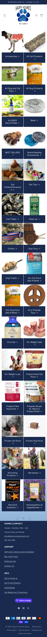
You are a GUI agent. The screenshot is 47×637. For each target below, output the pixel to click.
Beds (33, 120)
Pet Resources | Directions (15, 592)
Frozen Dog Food (34, 441)
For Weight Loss (12, 374)
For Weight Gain (34, 342)
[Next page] (29, 518)
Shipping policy (37, 630)
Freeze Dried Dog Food (12, 407)
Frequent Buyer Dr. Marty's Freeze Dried (34, 408)
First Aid (11, 342)
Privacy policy (11, 630)
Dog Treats (11, 278)
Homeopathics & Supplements (34, 506)
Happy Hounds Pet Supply (20, 626)
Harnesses (33, 473)
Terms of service (24, 630)
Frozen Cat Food (12, 441)
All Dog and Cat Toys (12, 89)
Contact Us (9, 566)
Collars (11, 248)
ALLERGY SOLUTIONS (11, 121)
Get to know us (10, 578)
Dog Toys (33, 248)
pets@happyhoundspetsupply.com (16, 536)
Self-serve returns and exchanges (19, 552)
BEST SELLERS (12, 152)
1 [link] (17, 518)
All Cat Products (34, 56)
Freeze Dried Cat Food (34, 375)
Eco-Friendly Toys (34, 311)
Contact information (24, 633)
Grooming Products (12, 474)
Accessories (11, 56)
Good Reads (9, 588)
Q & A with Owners (12, 583)
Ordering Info (10, 561)
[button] (4, 15)
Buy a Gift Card (11, 557)
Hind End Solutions (12, 506)
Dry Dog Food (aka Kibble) (12, 311)
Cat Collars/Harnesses (12, 187)
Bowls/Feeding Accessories (34, 153)
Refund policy (36, 626)
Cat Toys (33, 184)
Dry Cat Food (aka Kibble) (34, 279)
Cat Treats (11, 219)
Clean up (33, 219)
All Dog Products (34, 88)
